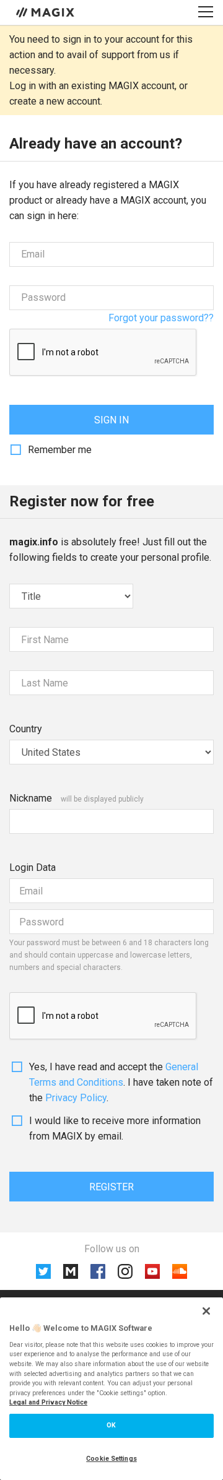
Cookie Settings (111, 1459)
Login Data (32, 867)
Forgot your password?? (161, 318)
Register (111, 1187)
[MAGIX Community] (46, 12)
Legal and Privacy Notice (48, 1402)
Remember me (60, 450)
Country (25, 729)
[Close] (206, 1311)
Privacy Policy (76, 1098)
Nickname (30, 798)
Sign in (111, 420)
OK (111, 1425)
